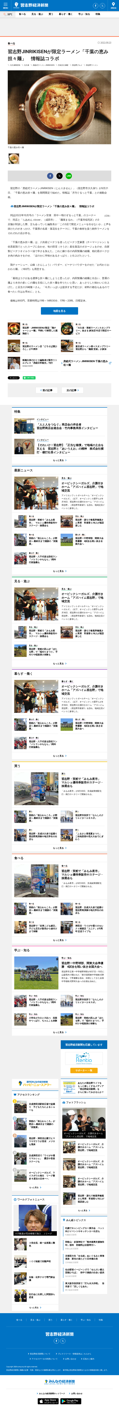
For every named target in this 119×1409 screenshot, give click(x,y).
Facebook (95, 5)
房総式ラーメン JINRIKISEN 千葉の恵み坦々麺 (85, 363)
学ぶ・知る (84, 14)
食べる (22, 14)
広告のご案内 (88, 1359)
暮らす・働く (66, 14)
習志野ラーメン (92, 65)
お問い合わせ (70, 1359)
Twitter (102, 5)
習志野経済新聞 (31, 5)
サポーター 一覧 (83, 1070)
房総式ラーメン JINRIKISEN (43, 65)
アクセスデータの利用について (45, 1359)
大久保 (26, 65)
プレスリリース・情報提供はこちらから (74, 1354)
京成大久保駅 (63, 65)
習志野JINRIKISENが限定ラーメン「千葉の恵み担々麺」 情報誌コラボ (54, 206)
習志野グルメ (77, 65)
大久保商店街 (15, 65)
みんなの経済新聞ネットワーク (59, 1382)
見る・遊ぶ (37, 14)
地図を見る (59, 310)
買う (51, 14)
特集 (98, 14)
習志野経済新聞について (40, 1354)
